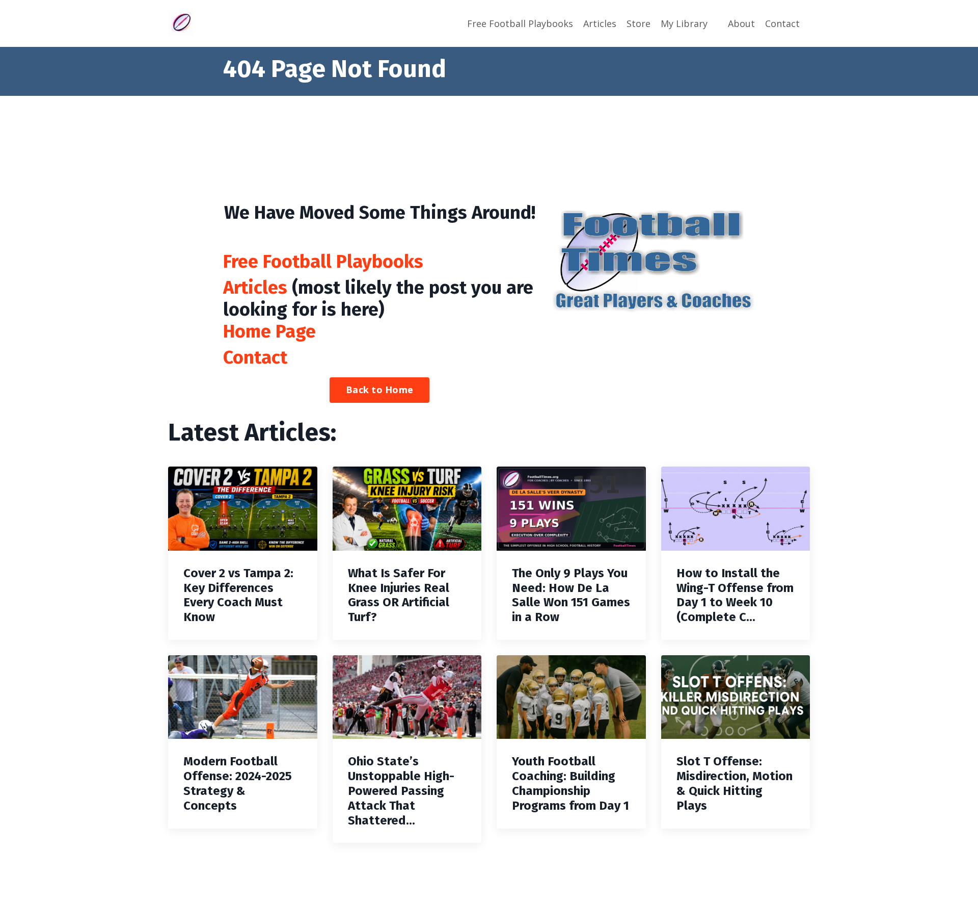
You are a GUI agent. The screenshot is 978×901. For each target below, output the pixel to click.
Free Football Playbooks (520, 23)
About (741, 23)
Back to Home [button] (379, 389)
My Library (684, 23)
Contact (782, 23)
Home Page (269, 331)
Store (638, 23)
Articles (599, 23)
